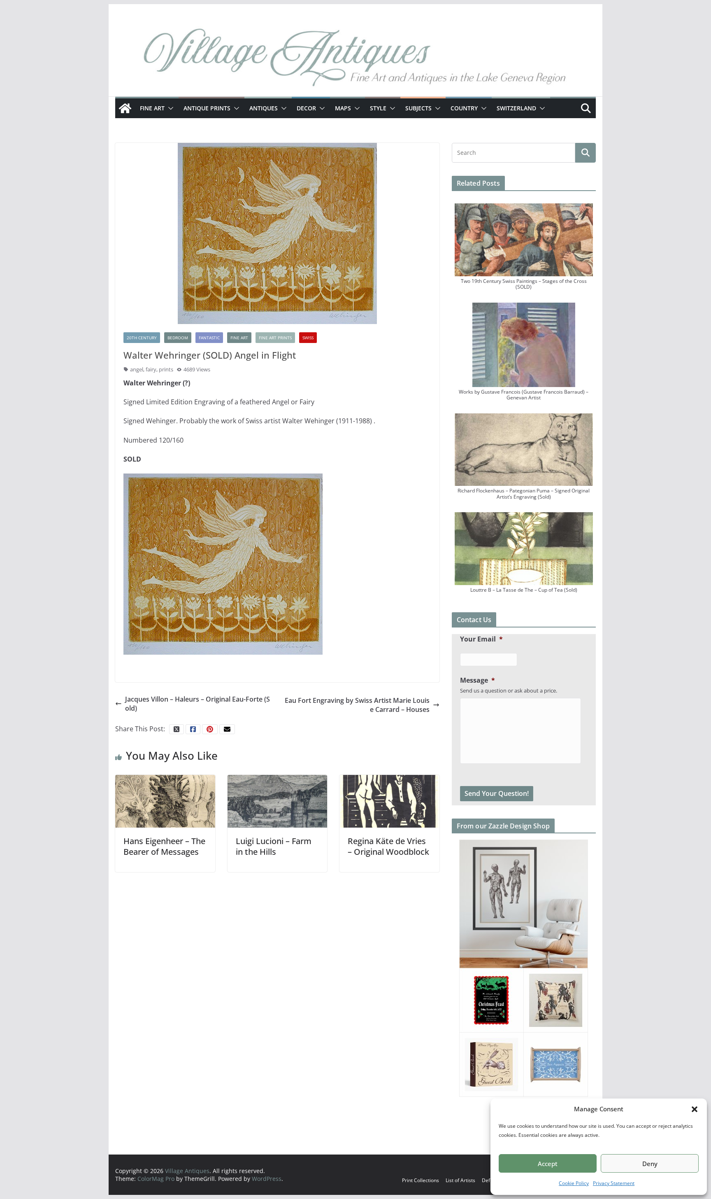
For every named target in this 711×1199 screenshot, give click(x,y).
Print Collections (420, 1180)
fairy (151, 369)
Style (378, 108)
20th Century (142, 338)
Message (477, 680)
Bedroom (177, 338)
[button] (694, 1109)
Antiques (263, 108)
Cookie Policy (574, 1183)
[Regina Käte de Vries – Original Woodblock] (389, 800)
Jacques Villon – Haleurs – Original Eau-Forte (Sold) (197, 704)
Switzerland (516, 108)
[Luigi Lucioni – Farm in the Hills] (278, 800)
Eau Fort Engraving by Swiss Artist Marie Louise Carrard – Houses (357, 705)
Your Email (481, 639)
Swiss (308, 338)
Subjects (418, 108)
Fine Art (152, 108)
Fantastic (209, 338)
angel (136, 369)
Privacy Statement (613, 1183)
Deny (650, 1163)
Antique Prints (207, 108)
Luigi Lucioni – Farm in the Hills (273, 846)
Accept (548, 1163)
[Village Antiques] (355, 59)
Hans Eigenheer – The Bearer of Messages (164, 846)
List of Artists (460, 1180)
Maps (343, 108)
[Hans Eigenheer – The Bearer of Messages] (165, 800)
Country (464, 108)
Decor (306, 108)
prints (166, 369)
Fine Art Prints (275, 338)
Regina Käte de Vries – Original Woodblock (388, 846)
